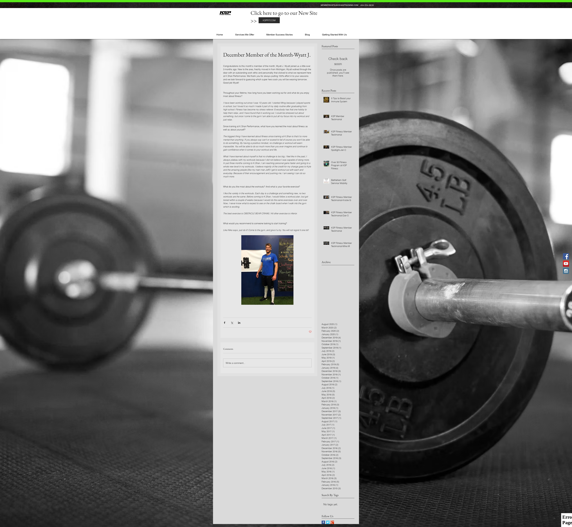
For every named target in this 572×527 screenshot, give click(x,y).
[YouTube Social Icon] (566, 264)
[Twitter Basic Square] (327, 522)
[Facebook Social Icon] (566, 256)
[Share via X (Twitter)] (231, 322)
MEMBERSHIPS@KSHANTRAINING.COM (339, 5)
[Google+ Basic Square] (332, 522)
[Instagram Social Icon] (566, 271)
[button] (249, 33)
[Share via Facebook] (224, 322)
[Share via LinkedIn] (239, 322)
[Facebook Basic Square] (323, 522)
